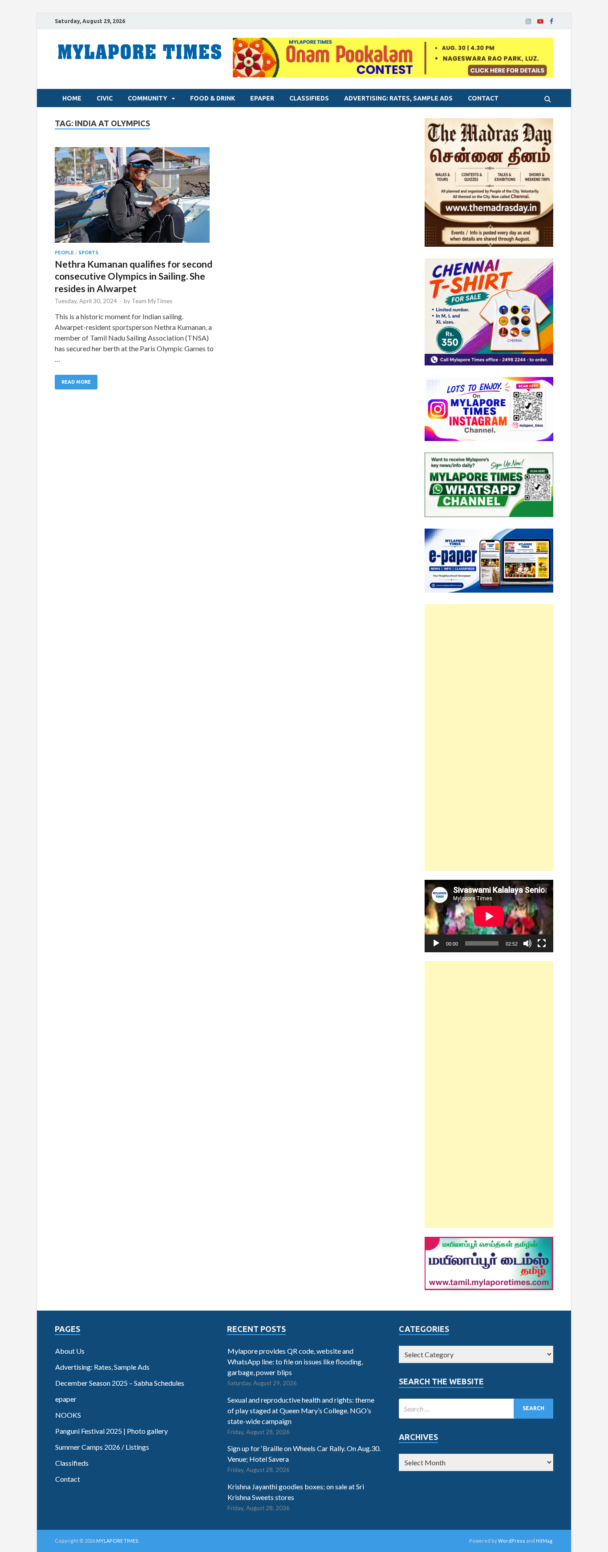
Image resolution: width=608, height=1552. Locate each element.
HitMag (544, 1541)
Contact (483, 98)
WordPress (511, 1541)
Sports (88, 252)
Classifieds (309, 98)
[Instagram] (528, 21)
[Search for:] (476, 1409)
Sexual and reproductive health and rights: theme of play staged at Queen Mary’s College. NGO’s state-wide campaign (300, 1410)
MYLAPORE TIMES (117, 1541)
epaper (262, 98)
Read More (76, 382)
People (64, 252)
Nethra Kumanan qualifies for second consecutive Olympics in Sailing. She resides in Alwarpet (133, 276)
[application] (489, 916)
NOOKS (68, 1415)
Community (147, 98)
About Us (70, 1351)
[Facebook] (551, 21)
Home (71, 98)
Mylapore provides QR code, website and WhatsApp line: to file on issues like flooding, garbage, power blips (295, 1361)
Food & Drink (212, 98)
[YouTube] (540, 21)
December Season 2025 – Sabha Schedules (119, 1383)
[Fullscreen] (541, 943)
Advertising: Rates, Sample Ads (398, 98)
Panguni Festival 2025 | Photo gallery (111, 1431)
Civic (105, 98)
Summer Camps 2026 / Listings (102, 1447)
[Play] (436, 943)
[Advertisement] (489, 737)
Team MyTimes (152, 301)
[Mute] (527, 943)
